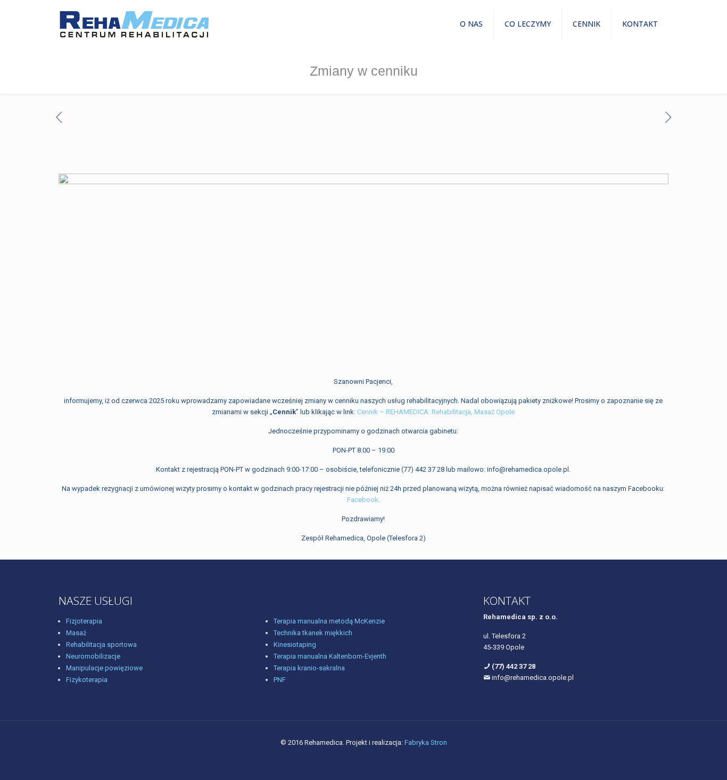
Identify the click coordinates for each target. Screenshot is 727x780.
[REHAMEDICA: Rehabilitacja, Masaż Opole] (134, 24)
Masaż (76, 633)
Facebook (362, 500)
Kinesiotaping (295, 644)
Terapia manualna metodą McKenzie (329, 621)
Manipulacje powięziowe (104, 668)
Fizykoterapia (87, 680)
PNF (280, 680)
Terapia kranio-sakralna (309, 668)
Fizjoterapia (84, 621)
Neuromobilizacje (93, 656)
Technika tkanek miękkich (313, 633)
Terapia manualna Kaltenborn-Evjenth (330, 656)
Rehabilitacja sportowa (101, 644)
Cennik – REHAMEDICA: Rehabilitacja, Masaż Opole (436, 412)
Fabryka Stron (425, 742)
